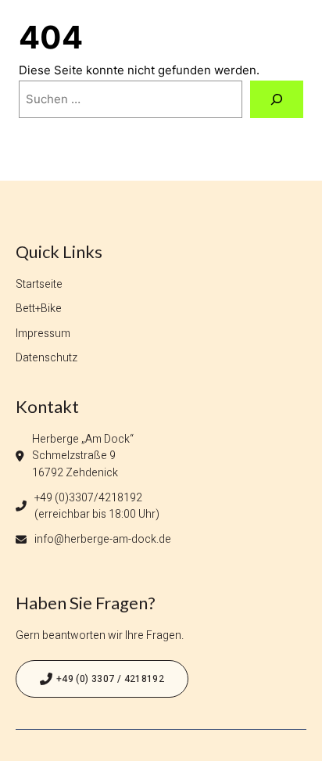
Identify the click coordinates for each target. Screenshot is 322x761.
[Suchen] (276, 99)
